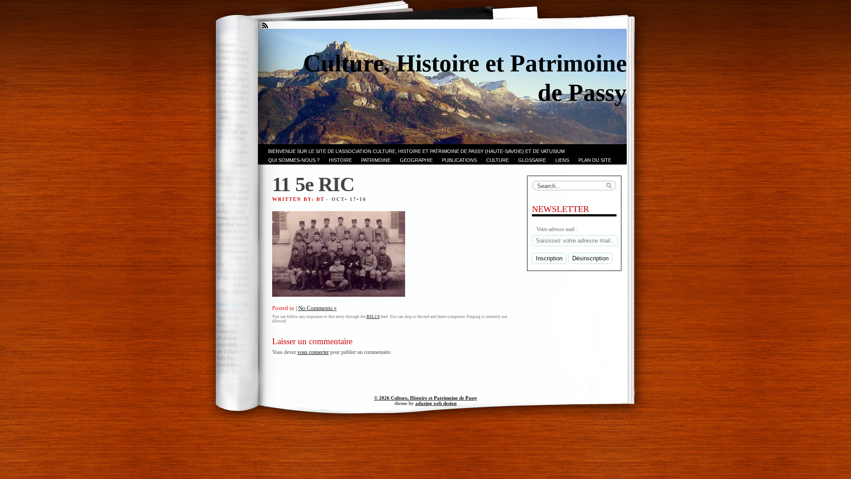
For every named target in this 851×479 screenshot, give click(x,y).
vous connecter (313, 352)
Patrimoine (375, 160)
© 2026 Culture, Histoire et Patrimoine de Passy (425, 397)
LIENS (562, 160)
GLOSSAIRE (532, 160)
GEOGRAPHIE (416, 160)
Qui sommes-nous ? (294, 160)
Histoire (340, 160)
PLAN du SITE (594, 160)
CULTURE (497, 160)
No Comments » (317, 308)
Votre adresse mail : (556, 229)
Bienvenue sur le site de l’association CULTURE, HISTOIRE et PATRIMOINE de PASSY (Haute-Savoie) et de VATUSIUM (416, 151)
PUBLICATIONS (459, 160)
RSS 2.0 (373, 316)
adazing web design (436, 403)
